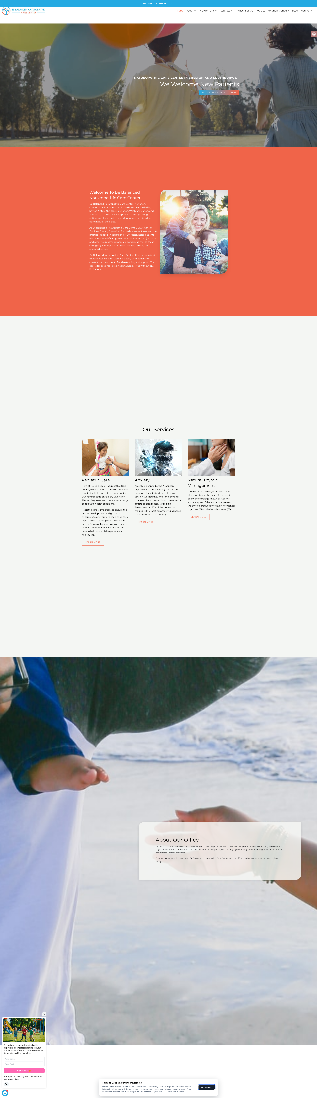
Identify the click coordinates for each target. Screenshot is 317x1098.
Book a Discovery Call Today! (219, 92)
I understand (206, 1087)
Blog (295, 11)
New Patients (207, 11)
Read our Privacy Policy (173, 1092)
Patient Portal (245, 11)
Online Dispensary (278, 11)
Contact (305, 11)
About (190, 11)
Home (180, 11)
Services (225, 11)
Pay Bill (260, 11)
